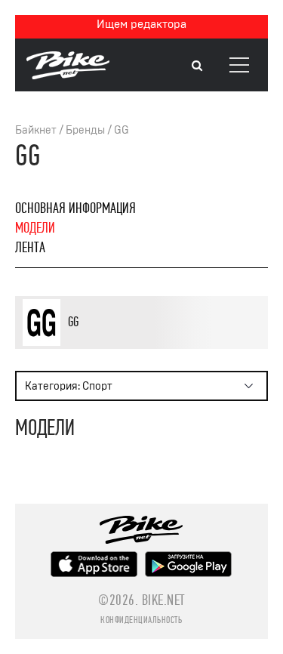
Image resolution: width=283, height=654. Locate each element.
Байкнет (36, 130)
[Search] (197, 66)
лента (30, 247)
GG (121, 130)
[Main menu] (239, 64)
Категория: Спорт (68, 386)
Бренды (85, 130)
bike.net (163, 600)
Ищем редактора (141, 24)
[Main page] (67, 75)
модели (35, 227)
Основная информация (75, 208)
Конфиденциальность (141, 620)
